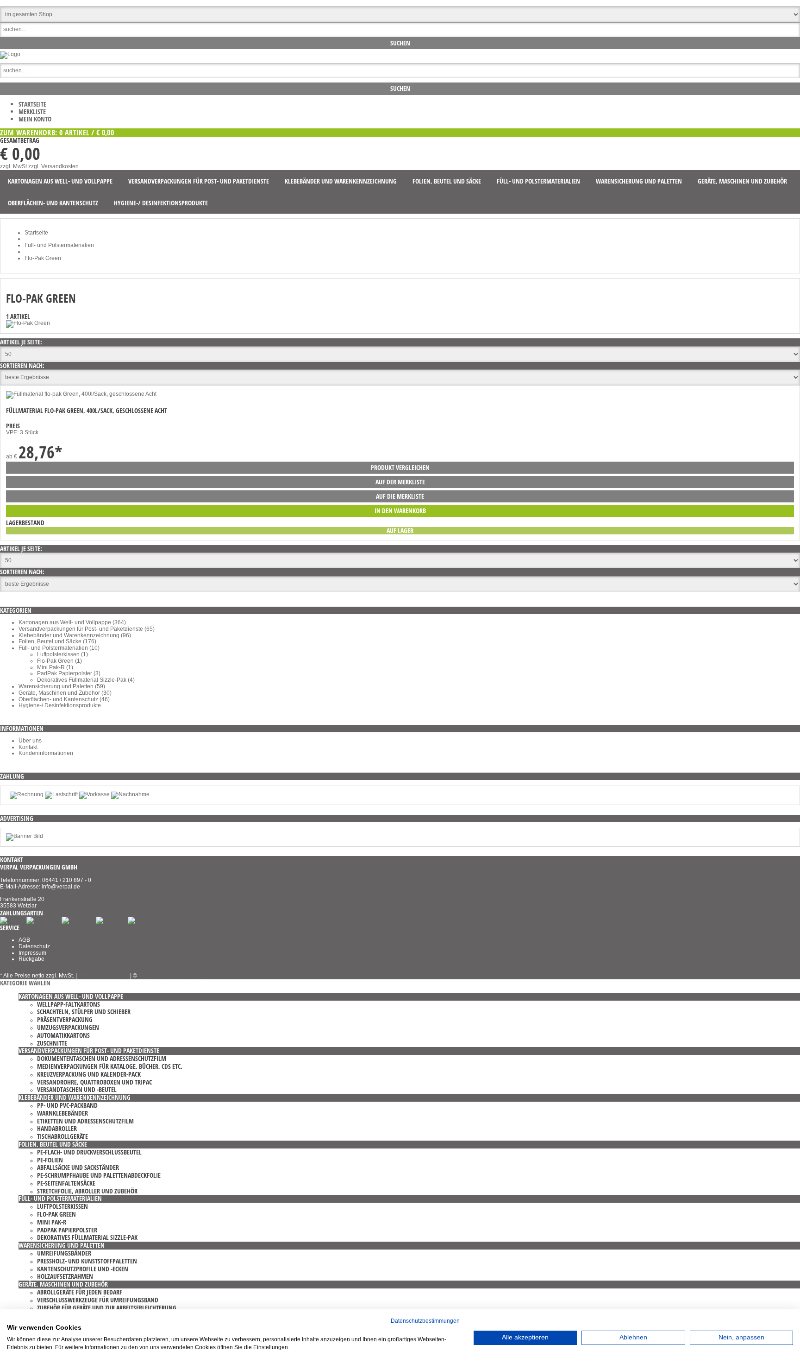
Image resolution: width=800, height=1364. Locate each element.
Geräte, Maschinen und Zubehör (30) (65, 693)
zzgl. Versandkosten (53, 166)
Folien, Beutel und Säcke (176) (57, 641)
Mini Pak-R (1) (55, 667)
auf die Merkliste (400, 496)
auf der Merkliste (400, 481)
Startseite (32, 104)
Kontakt (28, 747)
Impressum (32, 953)
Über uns (30, 740)
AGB (24, 940)
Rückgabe (31, 959)
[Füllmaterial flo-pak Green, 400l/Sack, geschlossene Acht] (81, 394)
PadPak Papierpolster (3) (68, 673)
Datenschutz (34, 946)
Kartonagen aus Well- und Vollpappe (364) (72, 622)
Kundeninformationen (46, 753)
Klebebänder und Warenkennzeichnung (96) (75, 635)
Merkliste (32, 111)
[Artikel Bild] (24, 836)
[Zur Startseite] (10, 54)
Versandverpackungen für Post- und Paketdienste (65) (87, 629)
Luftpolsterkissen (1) (62, 654)
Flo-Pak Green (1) (59, 661)
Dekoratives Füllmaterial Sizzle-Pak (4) (86, 680)
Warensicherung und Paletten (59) (62, 686)
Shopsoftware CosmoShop (172, 975)
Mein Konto (35, 118)
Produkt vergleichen (400, 467)
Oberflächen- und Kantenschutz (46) (64, 699)
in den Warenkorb (400, 510)
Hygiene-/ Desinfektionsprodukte (60, 705)
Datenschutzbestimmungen (425, 1321)
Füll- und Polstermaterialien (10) (59, 648)
